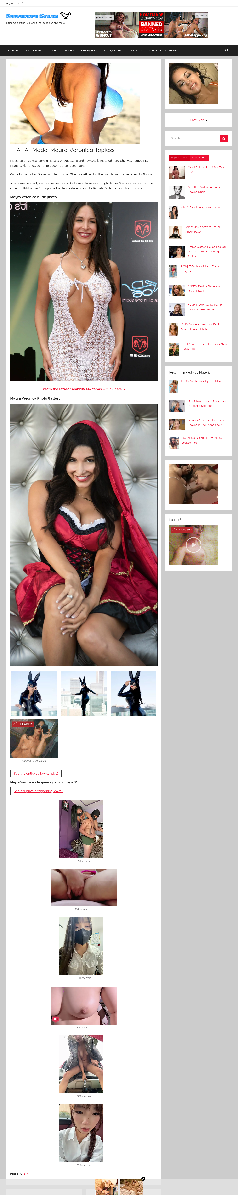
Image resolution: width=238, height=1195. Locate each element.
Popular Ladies (179, 157)
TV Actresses (34, 50)
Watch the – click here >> (83, 389)
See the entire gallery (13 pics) (36, 773)
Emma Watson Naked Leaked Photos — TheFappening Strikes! (207, 251)
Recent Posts (199, 157)
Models (53, 50)
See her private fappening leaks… (38, 791)
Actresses (12, 50)
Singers (69, 50)
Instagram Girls (114, 50)
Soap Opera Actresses (163, 50)
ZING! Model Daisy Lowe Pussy (200, 207)
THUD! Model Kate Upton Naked (201, 381)
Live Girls (197, 120)
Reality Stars (89, 50)
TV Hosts (136, 50)
